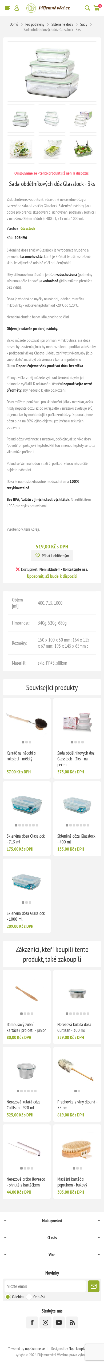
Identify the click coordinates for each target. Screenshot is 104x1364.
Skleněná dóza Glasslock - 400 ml (76, 839)
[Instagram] (45, 1322)
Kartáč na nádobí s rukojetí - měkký (21, 756)
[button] (23, 742)
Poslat (93, 1286)
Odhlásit (39, 1296)
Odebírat (18, 1296)
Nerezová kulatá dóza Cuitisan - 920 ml (24, 1105)
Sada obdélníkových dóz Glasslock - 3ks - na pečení (75, 759)
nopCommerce (35, 1348)
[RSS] (72, 1322)
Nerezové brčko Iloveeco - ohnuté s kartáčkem (26, 1182)
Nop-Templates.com (82, 1348)
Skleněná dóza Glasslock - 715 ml (26, 839)
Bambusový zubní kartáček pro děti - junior (26, 1027)
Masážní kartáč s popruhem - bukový (72, 1182)
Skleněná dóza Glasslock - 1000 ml (26, 916)
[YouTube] (59, 1322)
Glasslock (28, 228)
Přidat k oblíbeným (55, 555)
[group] (27, 722)
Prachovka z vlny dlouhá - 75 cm (77, 1105)
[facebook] (32, 1322)
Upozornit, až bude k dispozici (52, 576)
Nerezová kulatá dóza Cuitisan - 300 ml (74, 1027)
